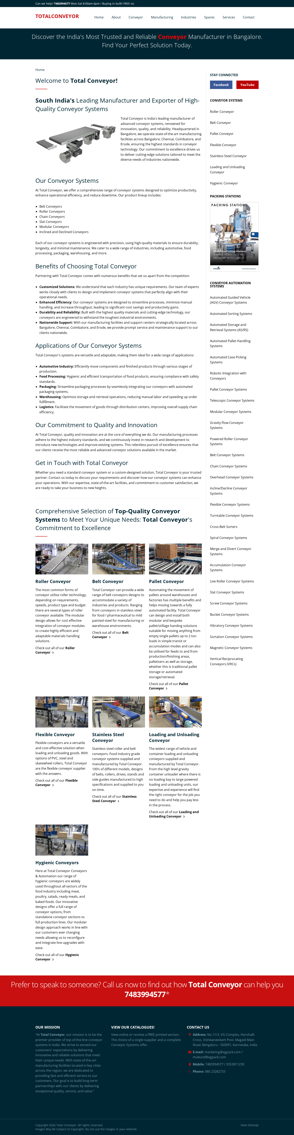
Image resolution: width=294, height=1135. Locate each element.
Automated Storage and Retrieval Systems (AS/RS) (229, 327)
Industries (188, 17)
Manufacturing (162, 17)
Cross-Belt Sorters (223, 527)
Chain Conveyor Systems (228, 466)
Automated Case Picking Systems (228, 359)
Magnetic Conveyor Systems (231, 648)
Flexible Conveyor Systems (230, 504)
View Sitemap (250, 1125)
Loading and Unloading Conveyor (227, 169)
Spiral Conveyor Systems (228, 538)
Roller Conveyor (222, 111)
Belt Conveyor (220, 122)
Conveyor (136, 17)
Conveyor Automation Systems (230, 284)
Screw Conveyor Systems (229, 603)
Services (229, 17)
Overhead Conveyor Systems (231, 477)
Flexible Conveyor (223, 145)
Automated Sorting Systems (231, 313)
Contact (249, 17)
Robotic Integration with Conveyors (228, 375)
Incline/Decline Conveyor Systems (228, 490)
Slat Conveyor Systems (227, 592)
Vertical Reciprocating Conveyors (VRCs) (226, 661)
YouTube (247, 85)
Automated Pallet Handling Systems (230, 343)
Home (99, 17)
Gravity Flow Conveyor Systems (227, 425)
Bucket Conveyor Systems (229, 614)
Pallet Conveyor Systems (228, 389)
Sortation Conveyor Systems (231, 637)
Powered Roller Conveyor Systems (229, 441)
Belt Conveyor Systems (227, 455)
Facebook (221, 85)
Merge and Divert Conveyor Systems (230, 551)
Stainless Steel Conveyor (228, 156)
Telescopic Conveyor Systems (232, 400)
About (116, 17)
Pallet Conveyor (222, 133)
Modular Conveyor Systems (230, 411)
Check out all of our (55, 650)
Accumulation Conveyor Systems (228, 567)
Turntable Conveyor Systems (231, 515)
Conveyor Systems (226, 100)
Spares (209, 17)
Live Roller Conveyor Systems (232, 581)
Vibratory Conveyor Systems (231, 625)
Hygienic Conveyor (224, 183)
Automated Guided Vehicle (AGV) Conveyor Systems (230, 300)
